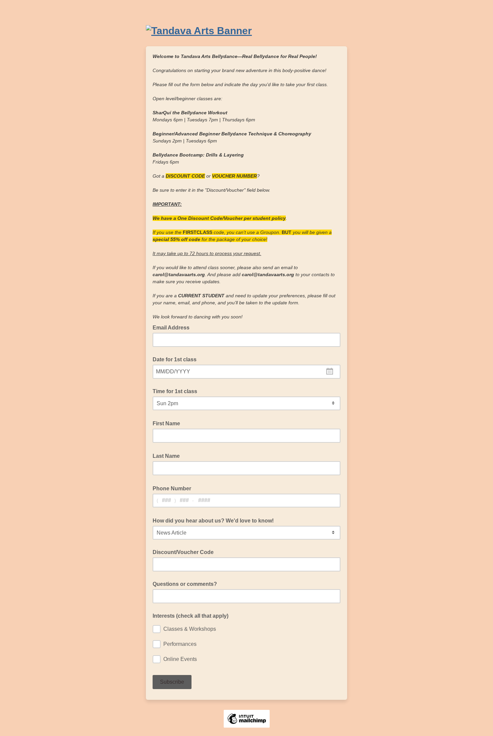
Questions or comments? (185, 584)
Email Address (173, 327)
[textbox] (246, 372)
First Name (168, 423)
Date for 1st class (175, 359)
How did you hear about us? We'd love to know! (215, 520)
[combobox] (246, 372)
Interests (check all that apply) (190, 616)
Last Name (168, 455)
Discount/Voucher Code (183, 552)
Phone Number (174, 488)
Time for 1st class (175, 391)
